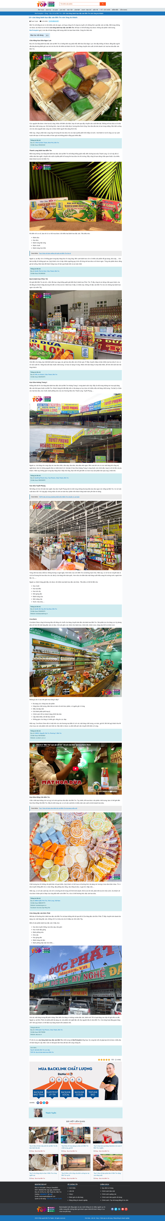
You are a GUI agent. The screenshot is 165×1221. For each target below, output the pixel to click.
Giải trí (95, 10)
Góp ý (71, 1194)
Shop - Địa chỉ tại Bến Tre (53, 13)
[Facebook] (112, 1209)
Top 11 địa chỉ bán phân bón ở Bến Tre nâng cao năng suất (107, 1174)
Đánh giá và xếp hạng (76, 1197)
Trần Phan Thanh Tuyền (54, 1198)
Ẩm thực (41, 10)
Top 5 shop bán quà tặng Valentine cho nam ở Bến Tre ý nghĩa (108, 1147)
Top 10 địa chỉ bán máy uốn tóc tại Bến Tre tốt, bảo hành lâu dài (43, 1147)
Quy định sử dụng (107, 1188)
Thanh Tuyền (34, 21)
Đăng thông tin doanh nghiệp (78, 1200)
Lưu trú (62, 10)
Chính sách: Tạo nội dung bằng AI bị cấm (115, 1200)
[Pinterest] (126, 1209)
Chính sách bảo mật (108, 1191)
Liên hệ (71, 1191)
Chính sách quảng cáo (109, 1194)
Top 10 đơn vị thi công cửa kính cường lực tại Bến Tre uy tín (75, 1174)
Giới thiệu (72, 1188)
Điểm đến (115, 10)
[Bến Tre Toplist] (45, 4)
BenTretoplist (39, 13)
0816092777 (44, 1194)
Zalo (50, 1194)
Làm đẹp (77, 10)
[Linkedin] (119, 1209)
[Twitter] (115, 1209)
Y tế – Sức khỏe (105, 10)
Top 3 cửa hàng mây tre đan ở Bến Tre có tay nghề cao (43, 1174)
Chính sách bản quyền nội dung (112, 1197)
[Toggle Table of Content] (46, 35)
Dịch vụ (48, 10)
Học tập (70, 10)
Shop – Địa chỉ (86, 10)
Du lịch (55, 10)
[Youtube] (122, 1209)
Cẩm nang (123, 10)
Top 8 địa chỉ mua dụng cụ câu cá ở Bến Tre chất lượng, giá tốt (75, 1147)
